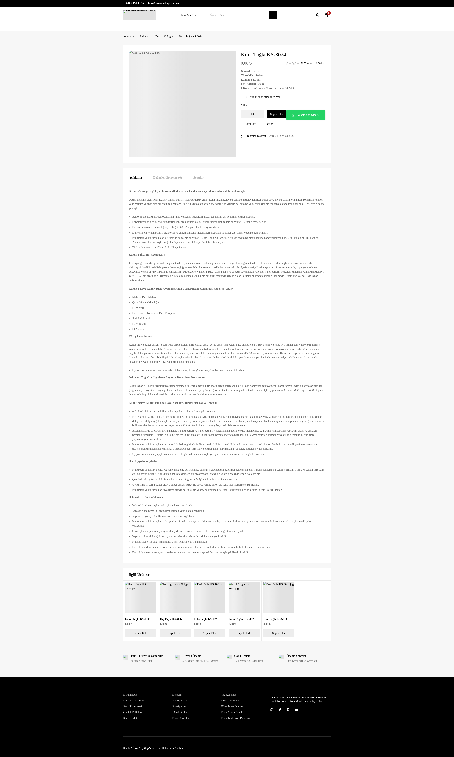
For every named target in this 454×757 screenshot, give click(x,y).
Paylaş (269, 123)
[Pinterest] (288, 709)
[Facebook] (279, 709)
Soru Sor (250, 123)
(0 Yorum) (306, 63)
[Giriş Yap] (317, 15)
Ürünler (144, 36)
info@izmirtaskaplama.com (164, 3)
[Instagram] (271, 709)
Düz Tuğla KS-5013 (275, 619)
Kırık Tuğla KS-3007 (241, 619)
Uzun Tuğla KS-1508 (137, 619)
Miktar (244, 105)
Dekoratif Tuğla (164, 36)
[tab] (135, 178)
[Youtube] (296, 709)
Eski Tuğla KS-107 (205, 619)
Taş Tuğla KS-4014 (171, 619)
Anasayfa (128, 36)
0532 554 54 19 (134, 3)
